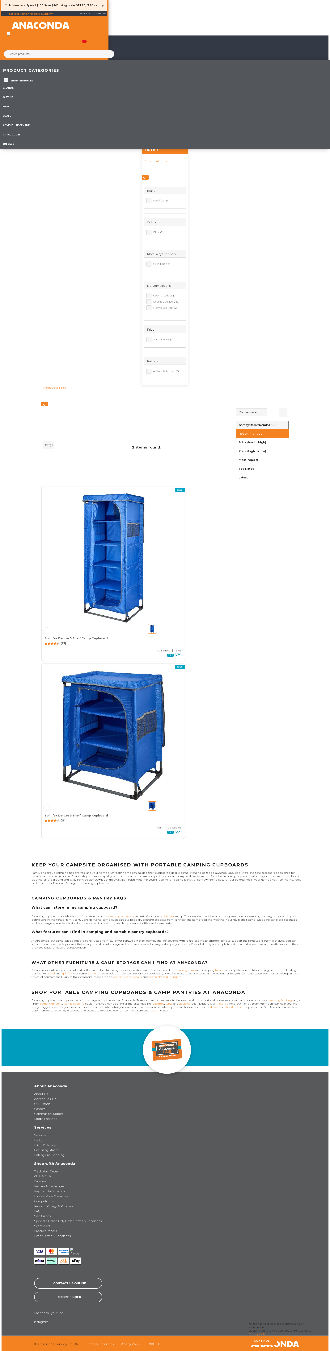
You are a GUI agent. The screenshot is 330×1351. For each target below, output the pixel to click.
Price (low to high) (252, 442)
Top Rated (246, 468)
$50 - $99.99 (163, 339)
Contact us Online (69, 1283)
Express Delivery (166, 301)
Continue (261, 1340)
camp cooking (74, 1003)
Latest (243, 477)
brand (151, 190)
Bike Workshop (45, 1145)
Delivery (40, 1181)
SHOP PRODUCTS (22, 80)
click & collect (234, 1007)
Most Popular (248, 460)
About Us (41, 1094)
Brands (8, 87)
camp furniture (50, 1003)
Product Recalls (45, 1231)
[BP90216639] (46, 807)
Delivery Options (159, 285)
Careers (39, 1109)
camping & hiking (280, 1000)
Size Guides (42, 1216)
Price (150, 329)
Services (40, 1135)
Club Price (162, 264)
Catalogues (11, 134)
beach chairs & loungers (164, 977)
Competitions (43, 1201)
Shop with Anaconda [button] (54, 1164)
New (6, 106)
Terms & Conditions (100, 1344)
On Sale (8, 144)
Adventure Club (45, 1099)
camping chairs (185, 970)
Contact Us (100, 13)
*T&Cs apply (95, 5)
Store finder (69, 1297)
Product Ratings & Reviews (53, 1206)
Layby (38, 1140)
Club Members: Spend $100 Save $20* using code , (45, 5)
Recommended (251, 433)
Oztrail (51, 973)
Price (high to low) (252, 451)
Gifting (8, 97)
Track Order (84, 13)
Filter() (48, 445)
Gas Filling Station (46, 1150)
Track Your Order (46, 1171)
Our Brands (42, 1104)
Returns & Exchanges (49, 1186)
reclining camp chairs (127, 977)
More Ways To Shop (161, 254)
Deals (7, 115)
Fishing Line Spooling (49, 1155)
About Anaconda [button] (50, 1086)
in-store (221, 1003)
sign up (155, 1010)
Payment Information (49, 1191)
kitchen (169, 916)
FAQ (37, 1211)
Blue (158, 232)
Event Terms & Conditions (52, 1236)
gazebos (158, 1003)
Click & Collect (164, 295)
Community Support (48, 1114)
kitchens (93, 973)
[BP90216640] (46, 630)
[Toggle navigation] (8, 33)
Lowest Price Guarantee (51, 1196)
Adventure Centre (16, 125)
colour (151, 222)
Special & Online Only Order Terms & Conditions (68, 1221)
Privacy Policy (130, 1344)
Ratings (152, 361)
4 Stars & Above (166, 371)
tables (219, 970)
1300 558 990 (156, 1344)
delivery (215, 1007)
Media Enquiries (45, 1119)
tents (169, 1003)
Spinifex (160, 200)
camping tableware (121, 916)
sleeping (185, 1003)
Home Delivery (165, 307)
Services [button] (42, 1127)
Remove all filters (155, 161)
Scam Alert (42, 1226)
